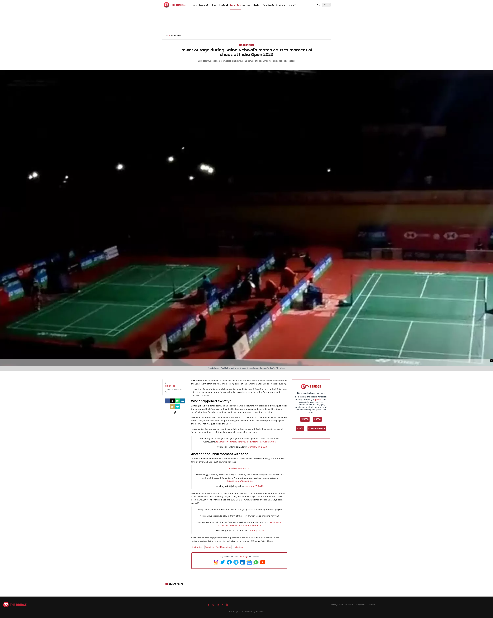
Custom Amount (317, 428)
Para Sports (268, 5)
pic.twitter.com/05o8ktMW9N (261, 442)
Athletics (247, 5)
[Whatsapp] (177, 401)
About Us (349, 604)
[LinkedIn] (182, 401)
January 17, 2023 (257, 447)
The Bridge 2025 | (237, 611)
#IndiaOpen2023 (238, 442)
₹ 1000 (300, 428)
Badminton (235, 5)
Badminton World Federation (218, 547)
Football (223, 5)
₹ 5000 (305, 419)
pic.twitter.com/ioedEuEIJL (248, 525)
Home (194, 5)
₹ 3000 (317, 419)
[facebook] (167, 401)
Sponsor (317, 399)
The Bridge (243, 557)
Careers (371, 604)
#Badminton (222, 442)
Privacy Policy (337, 604)
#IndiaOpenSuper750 (239, 468)
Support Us (204, 5)
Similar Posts (176, 584)
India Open (238, 547)
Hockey (257, 5)
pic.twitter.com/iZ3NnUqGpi (239, 481)
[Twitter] (172, 401)
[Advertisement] (246, 24)
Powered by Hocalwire (254, 611)
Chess (215, 5)
